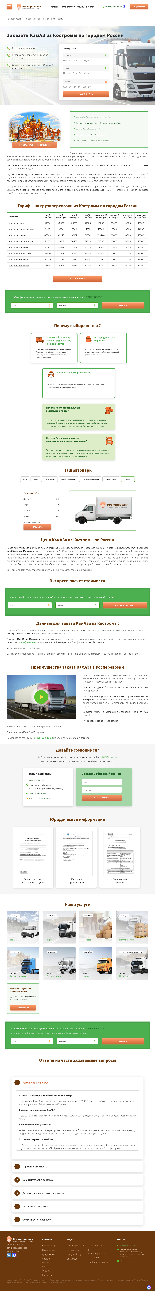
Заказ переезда (95, 1245)
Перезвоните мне (101, 797)
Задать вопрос (139, 7)
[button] (23, 1007)
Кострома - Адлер (18, 223)
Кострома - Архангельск (21, 241)
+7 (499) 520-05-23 (94, 297)
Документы (48, 1254)
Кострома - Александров (21, 229)
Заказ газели (73, 1249)
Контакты (91, 7)
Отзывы (80, 7)
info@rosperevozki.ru (38, 793)
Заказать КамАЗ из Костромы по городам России (94, 117)
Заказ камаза (94, 1257)
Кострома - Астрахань (20, 253)
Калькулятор (68, 7)
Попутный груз (74, 1254)
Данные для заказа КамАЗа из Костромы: (91, 135)
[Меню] (9, 6)
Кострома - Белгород (19, 260)
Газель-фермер (49, 479)
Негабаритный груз (97, 1261)
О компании (48, 1249)
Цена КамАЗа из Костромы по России (90, 129)
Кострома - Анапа (18, 235)
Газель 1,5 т (128, 479)
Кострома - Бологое (19, 266)
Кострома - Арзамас (19, 247)
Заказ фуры (73, 1258)
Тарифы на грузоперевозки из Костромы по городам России (99, 123)
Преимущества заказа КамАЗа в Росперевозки (93, 141)
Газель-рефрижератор (90, 479)
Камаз (35, 479)
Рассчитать (86, 94)
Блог (44, 1266)
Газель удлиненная (68, 479)
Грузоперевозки (75, 1245)
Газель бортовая (111, 479)
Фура (25, 479)
